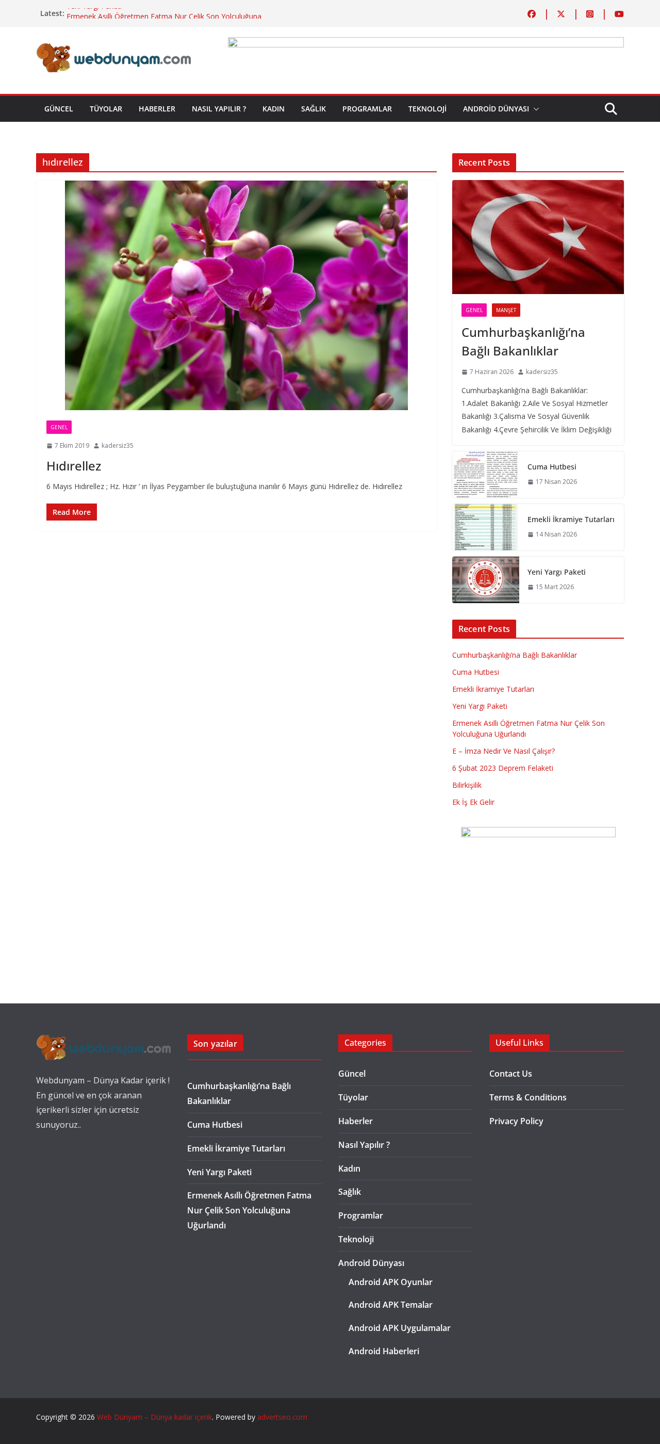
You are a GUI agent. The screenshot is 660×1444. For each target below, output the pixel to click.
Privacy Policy (516, 1121)
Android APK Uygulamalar (400, 1328)
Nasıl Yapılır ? (219, 108)
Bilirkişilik (467, 785)
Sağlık (313, 108)
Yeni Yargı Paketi (94, 13)
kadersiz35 (118, 445)
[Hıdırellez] (236, 295)
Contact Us (510, 1073)
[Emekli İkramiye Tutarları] (485, 527)
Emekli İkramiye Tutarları (571, 519)
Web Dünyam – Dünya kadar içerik (154, 1417)
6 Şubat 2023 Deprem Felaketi (502, 768)
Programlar (367, 108)
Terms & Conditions (528, 1097)
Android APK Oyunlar (391, 1282)
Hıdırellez (73, 465)
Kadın (273, 108)
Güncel (58, 108)
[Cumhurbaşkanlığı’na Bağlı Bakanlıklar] (538, 237)
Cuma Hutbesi (551, 467)
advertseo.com (282, 1417)
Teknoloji (427, 108)
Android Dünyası (496, 108)
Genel (59, 427)
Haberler (157, 108)
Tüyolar (106, 108)
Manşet (506, 310)
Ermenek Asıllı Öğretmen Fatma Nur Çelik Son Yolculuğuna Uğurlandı (249, 1210)
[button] (534, 109)
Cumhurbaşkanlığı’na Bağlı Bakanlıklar (523, 341)
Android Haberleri (384, 1351)
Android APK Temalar (391, 1304)
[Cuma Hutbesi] (485, 474)
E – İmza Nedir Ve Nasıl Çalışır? (503, 751)
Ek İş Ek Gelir (473, 802)
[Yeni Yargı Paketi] (485, 580)
